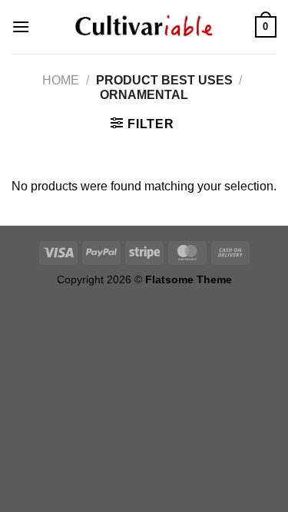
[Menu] (21, 26)
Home (60, 80)
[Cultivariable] (144, 27)
